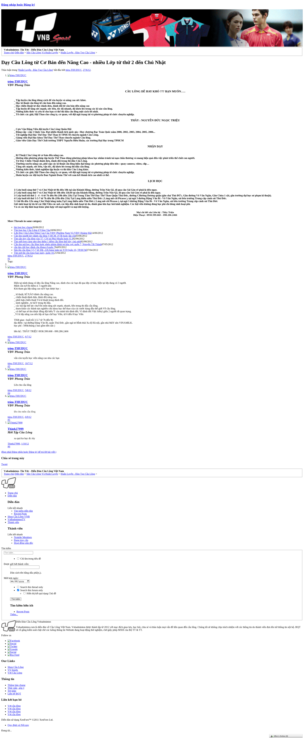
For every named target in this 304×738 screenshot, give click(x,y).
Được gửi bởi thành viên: (16, 564)
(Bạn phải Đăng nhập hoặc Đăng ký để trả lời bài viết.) (28, 452)
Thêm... (14, 614)
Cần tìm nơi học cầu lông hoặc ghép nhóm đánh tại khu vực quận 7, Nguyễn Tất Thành (58, 244)
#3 (9, 366)
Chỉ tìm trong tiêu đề (30, 558)
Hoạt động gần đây (23, 543)
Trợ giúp (12, 690)
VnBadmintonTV (16, 519)
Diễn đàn (12, 495)
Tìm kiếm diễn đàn (23, 511)
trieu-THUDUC (74, 70)
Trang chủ (13, 493)
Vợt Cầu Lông (15, 672)
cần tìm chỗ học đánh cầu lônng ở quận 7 (34, 247)
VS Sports (13, 670)
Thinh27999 (16, 428)
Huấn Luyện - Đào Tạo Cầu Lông (35, 70)
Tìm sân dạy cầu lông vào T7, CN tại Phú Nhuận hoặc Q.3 (43, 238)
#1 (9, 258)
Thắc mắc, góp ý (16, 688)
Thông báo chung (16, 685)
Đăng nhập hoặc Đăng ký (18, 4)
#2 (9, 339)
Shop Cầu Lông (16, 667)
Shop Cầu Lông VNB (19, 516)
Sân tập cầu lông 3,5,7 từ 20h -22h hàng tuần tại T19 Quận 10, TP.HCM (50, 250)
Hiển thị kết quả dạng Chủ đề (41, 593)
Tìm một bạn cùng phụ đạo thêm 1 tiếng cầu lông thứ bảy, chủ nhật (47, 241)
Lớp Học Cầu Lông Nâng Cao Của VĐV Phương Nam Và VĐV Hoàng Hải (53, 233)
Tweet (4, 464)
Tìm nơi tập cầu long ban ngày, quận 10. (34, 253)
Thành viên (13, 522)
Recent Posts (20, 513)
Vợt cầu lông (14, 705)
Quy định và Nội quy (18, 725)
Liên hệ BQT (14, 693)
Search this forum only (31, 590)
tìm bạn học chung (23, 227)
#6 (9, 446)
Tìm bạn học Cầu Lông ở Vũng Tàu (32, 230)
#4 (9, 393)
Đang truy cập (21, 540)
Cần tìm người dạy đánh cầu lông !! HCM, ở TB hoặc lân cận (45, 235)
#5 (9, 419)
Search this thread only (31, 587)
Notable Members (23, 537)
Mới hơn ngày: (11, 578)
